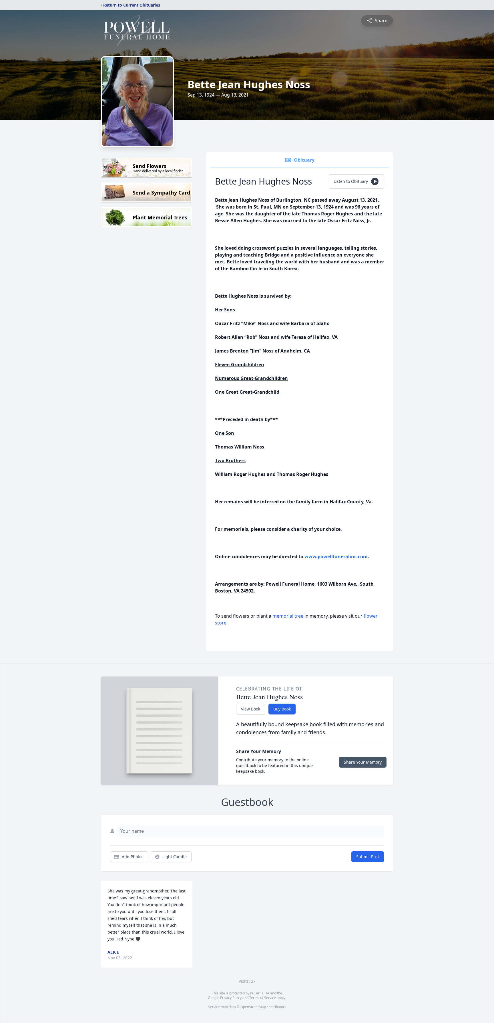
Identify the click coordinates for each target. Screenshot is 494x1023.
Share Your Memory (363, 762)
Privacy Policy (231, 997)
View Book (250, 709)
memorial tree (287, 616)
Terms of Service (262, 997)
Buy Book (282, 709)
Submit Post (367, 856)
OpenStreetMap (253, 1006)
